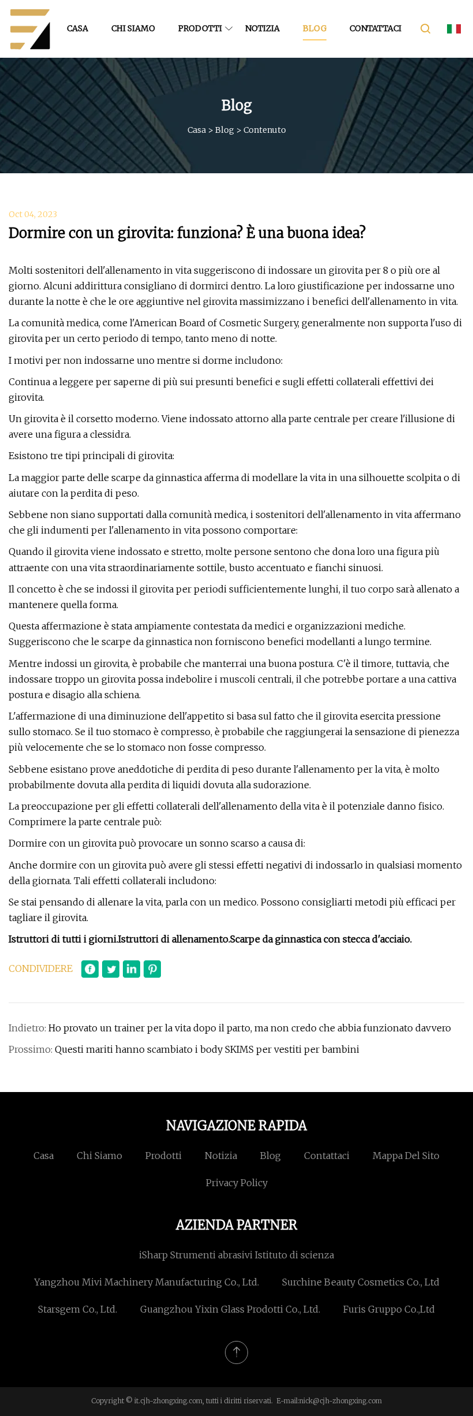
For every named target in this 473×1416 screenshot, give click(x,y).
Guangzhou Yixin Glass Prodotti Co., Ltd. (230, 1309)
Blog (314, 28)
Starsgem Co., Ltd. (77, 1309)
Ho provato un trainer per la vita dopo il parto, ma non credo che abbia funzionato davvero (249, 1028)
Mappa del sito (406, 1155)
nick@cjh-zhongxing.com (340, 1400)
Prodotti (200, 28)
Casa (77, 28)
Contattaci (375, 28)
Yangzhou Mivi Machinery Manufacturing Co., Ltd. (146, 1282)
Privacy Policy (237, 1182)
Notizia (262, 28)
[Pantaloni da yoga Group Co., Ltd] (30, 29)
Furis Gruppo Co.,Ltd (389, 1309)
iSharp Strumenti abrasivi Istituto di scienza (236, 1255)
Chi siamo (133, 28)
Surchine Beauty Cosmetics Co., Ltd (361, 1282)
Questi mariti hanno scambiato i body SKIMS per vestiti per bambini (207, 1049)
